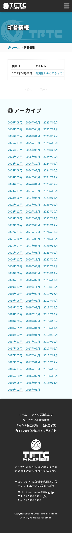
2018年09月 (50, 314)
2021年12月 (33, 232)
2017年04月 (33, 355)
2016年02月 (15, 389)
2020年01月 (50, 280)
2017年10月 (33, 342)
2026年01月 (33, 136)
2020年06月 (15, 273)
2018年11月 (15, 314)
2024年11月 (15, 163)
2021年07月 (15, 246)
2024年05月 (15, 177)
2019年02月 (15, 307)
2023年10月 (33, 191)
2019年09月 (15, 294)
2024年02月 (15, 184)
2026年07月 (33, 122)
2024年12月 (50, 157)
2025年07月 (15, 150)
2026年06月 (50, 122)
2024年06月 (50, 170)
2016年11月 (15, 369)
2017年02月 (15, 362)
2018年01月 (33, 335)
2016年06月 (50, 376)
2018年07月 (33, 321)
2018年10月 (33, 314)
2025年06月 (33, 150)
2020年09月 (15, 266)
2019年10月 (50, 287)
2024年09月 (50, 163)
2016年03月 (50, 383)
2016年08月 (15, 376)
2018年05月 (15, 328)
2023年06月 (15, 198)
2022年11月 (33, 211)
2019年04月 (50, 300)
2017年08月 (15, 348)
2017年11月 (15, 342)
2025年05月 (50, 150)
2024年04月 (33, 177)
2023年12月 (50, 184)
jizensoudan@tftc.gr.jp (39, 492)
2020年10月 (50, 259)
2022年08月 (33, 218)
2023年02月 (33, 205)
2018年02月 (15, 335)
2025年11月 (15, 143)
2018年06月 (50, 321)
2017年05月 (15, 355)
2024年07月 (33, 170)
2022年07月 (50, 218)
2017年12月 (50, 335)
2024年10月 (33, 163)
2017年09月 (50, 342)
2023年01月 (50, 205)
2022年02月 (50, 225)
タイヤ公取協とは (42, 415)
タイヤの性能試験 (27, 425)
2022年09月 (15, 218)
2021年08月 (50, 239)
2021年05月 (50, 246)
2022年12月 (15, 211)
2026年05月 (15, 129)
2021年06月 (33, 246)
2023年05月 (33, 198)
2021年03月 (33, 252)
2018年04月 (33, 328)
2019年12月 (15, 287)
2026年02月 (15, 136)
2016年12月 (50, 362)
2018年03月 (50, 328)
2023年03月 (15, 205)
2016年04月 (33, 383)
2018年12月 (50, 307)
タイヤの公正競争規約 (36, 420)
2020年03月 (15, 280)
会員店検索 (49, 425)
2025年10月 (33, 143)
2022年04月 (33, 225)
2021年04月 (15, 252)
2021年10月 (15, 239)
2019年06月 (15, 300)
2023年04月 (50, 198)
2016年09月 (50, 369)
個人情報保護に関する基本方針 (37, 431)
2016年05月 (15, 383)
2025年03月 (33, 157)
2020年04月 (50, 273)
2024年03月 (50, 177)
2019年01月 (33, 307)
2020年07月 (50, 266)
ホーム (16, 47)
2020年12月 (15, 259)
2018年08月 (15, 321)
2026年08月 (15, 122)
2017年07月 (33, 348)
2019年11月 (33, 287)
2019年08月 (33, 294)
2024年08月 (15, 170)
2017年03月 (50, 355)
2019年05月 (33, 300)
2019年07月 (50, 294)
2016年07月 (33, 376)
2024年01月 (33, 184)
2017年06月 (50, 348)
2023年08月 (50, 191)
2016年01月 (33, 389)
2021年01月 (50, 252)
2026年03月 (50, 129)
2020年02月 (33, 280)
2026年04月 (33, 129)
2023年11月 (15, 191)
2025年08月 (50, 143)
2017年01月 (33, 362)
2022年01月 (15, 232)
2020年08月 (33, 266)
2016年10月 (33, 369)
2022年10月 (50, 211)
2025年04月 (15, 157)
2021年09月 (33, 239)
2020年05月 (33, 273)
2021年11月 (50, 232)
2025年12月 (50, 136)
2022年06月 (15, 225)
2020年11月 (33, 259)
